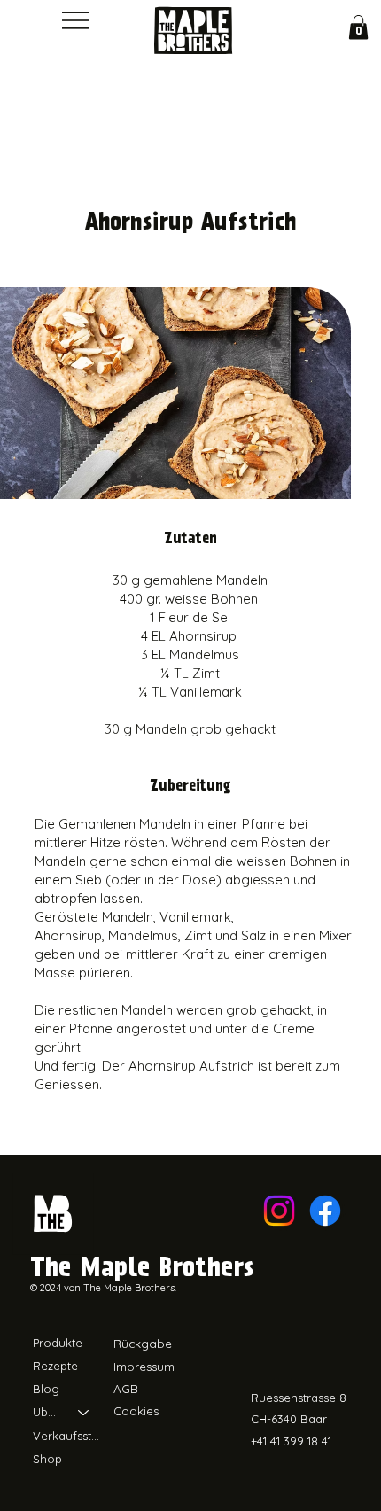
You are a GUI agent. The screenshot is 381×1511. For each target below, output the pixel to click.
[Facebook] (325, 1210)
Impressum (144, 1366)
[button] (358, 27)
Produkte (57, 1343)
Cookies (136, 1411)
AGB (125, 1389)
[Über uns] (84, 1411)
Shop (47, 1459)
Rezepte (55, 1366)
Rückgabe (142, 1343)
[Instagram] (279, 1210)
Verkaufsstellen (69, 1436)
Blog (46, 1389)
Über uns (47, 1412)
